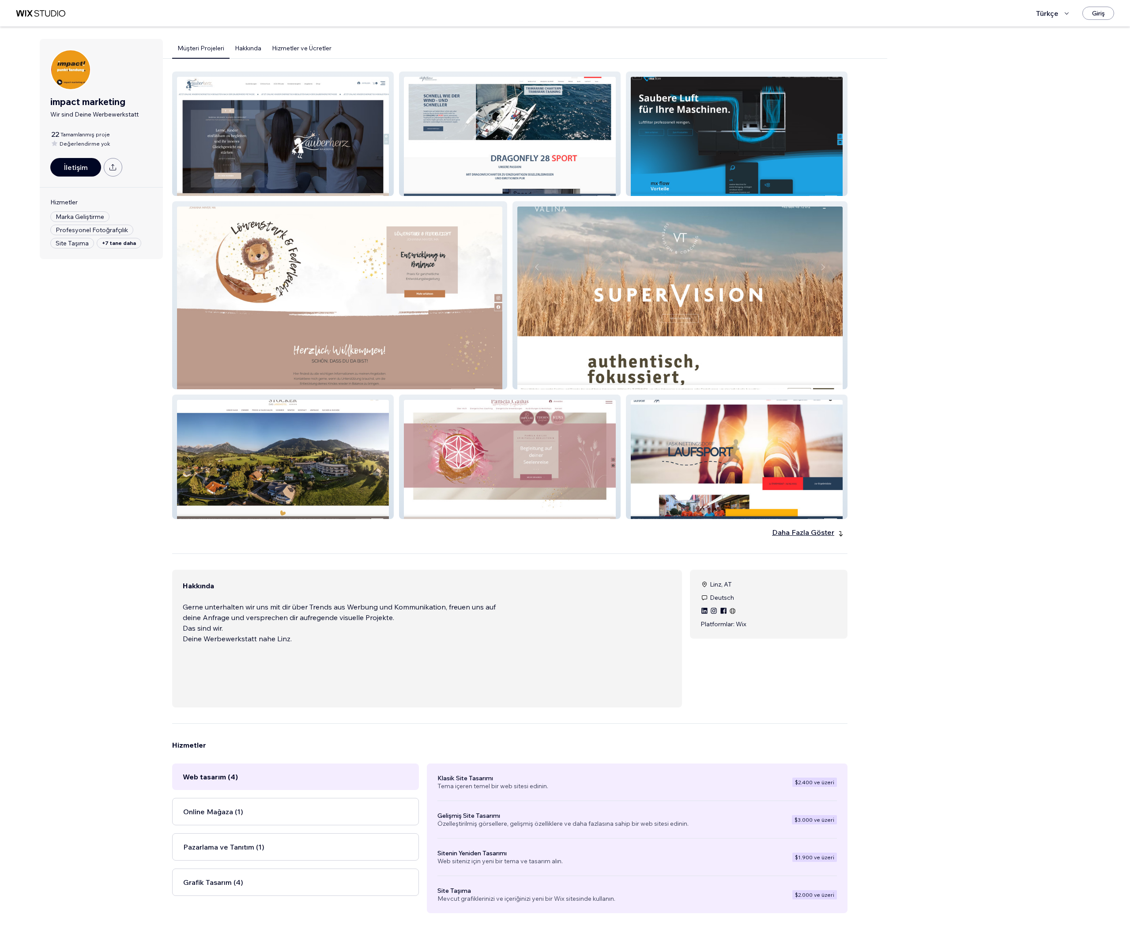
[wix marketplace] (40, 13)
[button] (283, 133)
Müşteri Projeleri (200, 48)
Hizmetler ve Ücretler (301, 48)
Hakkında (248, 48)
